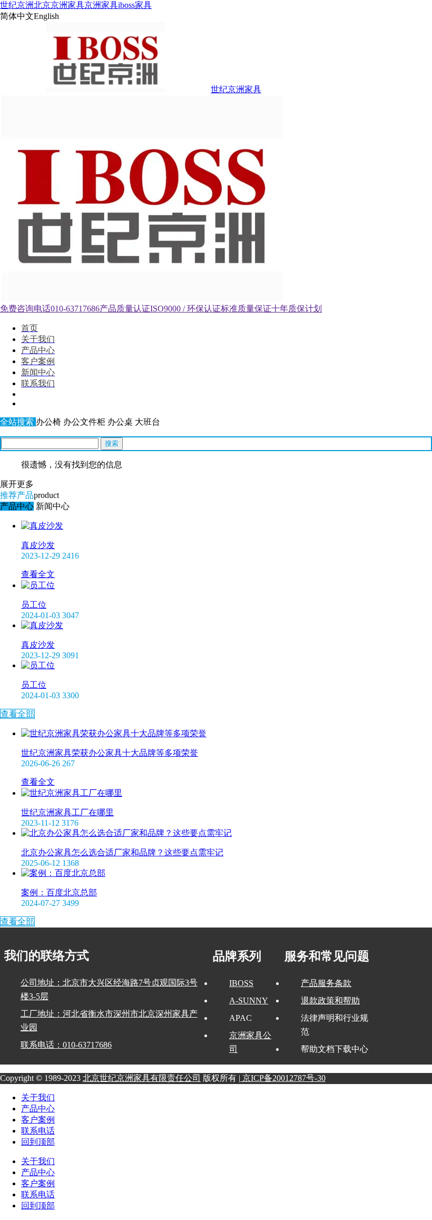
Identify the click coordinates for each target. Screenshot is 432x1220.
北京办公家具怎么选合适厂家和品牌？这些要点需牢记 (122, 852)
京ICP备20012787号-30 (283, 1077)
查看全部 (17, 713)
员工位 (33, 604)
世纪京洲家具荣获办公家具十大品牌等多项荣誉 (109, 752)
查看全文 (38, 574)
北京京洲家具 (59, 5)
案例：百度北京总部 (59, 892)
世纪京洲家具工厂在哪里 (67, 812)
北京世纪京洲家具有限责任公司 (142, 1077)
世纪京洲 (17, 5)
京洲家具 (101, 5)
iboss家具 (135, 5)
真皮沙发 (38, 545)
